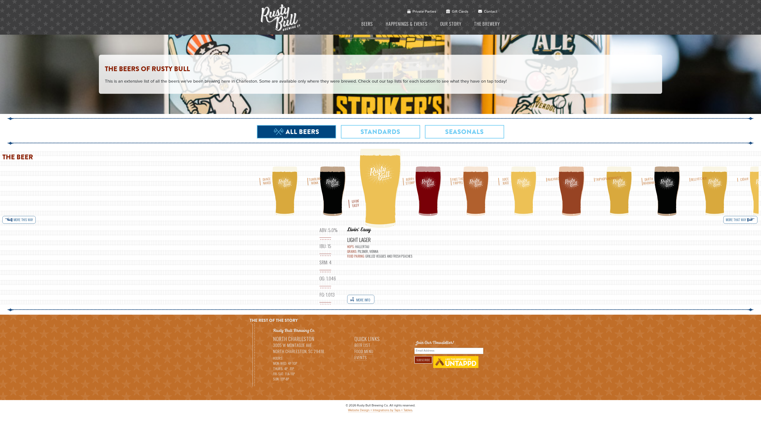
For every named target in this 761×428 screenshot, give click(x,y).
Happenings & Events (406, 23)
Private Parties (423, 11)
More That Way (736, 219)
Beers (367, 23)
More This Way (23, 219)
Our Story (450, 23)
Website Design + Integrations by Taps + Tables (380, 410)
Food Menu (364, 351)
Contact (489, 11)
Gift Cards (459, 11)
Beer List (362, 345)
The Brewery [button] (487, 23)
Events (361, 357)
